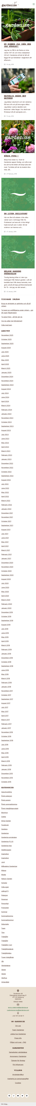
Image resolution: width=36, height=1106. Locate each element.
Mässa (3, 870)
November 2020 (7, 567)
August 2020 (6, 579)
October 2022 (6, 472)
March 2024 (5, 405)
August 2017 (5, 703)
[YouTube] (18, 1095)
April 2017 (4, 716)
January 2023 (6, 459)
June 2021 (5, 538)
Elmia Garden (6, 821)
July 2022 (5, 484)
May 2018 (4, 674)
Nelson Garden (6, 879)
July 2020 (5, 583)
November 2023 (7, 418)
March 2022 (5, 501)
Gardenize (5, 833)
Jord (3, 862)
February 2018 (6, 682)
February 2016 (6, 765)
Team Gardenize (18, 1030)
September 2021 (7, 525)
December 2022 (7, 463)
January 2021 (6, 558)
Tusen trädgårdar (7, 957)
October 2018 (6, 662)
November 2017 (7, 691)
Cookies (18, 1083)
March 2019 (5, 645)
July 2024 (5, 393)
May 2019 (4, 637)
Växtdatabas (5, 965)
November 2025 (7, 335)
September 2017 (7, 699)
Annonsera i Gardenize (18, 1056)
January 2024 (6, 414)
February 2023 (6, 455)
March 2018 (5, 678)
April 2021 (5, 546)
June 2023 (5, 439)
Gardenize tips (6, 846)
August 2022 (6, 480)
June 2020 (5, 587)
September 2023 (7, 426)
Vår (2, 961)
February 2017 (6, 724)
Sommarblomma (7, 916)
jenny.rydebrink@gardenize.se (18, 1007)
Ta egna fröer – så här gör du (11, 317)
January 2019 (6, 654)
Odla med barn (6, 325)
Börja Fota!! (11, 156)
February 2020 (6, 604)
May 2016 (4, 753)
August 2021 (5, 530)
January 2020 (6, 608)
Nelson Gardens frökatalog (12, 272)
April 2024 (5, 401)
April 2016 (5, 757)
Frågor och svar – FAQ (18, 1042)
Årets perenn (6, 800)
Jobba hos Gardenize (18, 1034)
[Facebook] (9, 1095)
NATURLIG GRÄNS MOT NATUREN (15, 97)
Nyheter (4, 883)
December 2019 (7, 612)
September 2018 (7, 666)
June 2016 (5, 749)
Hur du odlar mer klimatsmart (11, 321)
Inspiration (5, 854)
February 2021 (6, 554)
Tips (2, 932)
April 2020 (5, 596)
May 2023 (5, 443)
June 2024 (5, 397)
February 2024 (6, 410)
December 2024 (7, 376)
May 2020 (5, 592)
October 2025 (6, 339)
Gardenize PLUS (7, 841)
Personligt (5, 903)
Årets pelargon (6, 796)
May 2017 (4, 711)
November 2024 (7, 381)
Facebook (5, 825)
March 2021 (5, 550)
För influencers (18, 1065)
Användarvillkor (18, 1074)
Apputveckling (6, 792)
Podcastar (5, 908)
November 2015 (7, 778)
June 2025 (5, 356)
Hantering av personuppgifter (18, 1079)
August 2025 (6, 348)
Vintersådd (5, 982)
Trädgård (4, 937)
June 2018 (5, 670)
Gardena (4, 829)
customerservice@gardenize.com (18, 1010)
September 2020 (7, 575)
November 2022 (7, 467)
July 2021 (4, 534)
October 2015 (6, 782)
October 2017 (6, 695)
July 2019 (4, 629)
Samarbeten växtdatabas (18, 1052)
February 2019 (6, 649)
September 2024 (7, 385)
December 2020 (7, 563)
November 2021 (7, 517)
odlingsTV (5, 891)
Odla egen (5, 887)
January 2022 (6, 509)
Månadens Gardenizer (9, 866)
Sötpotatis (5, 924)
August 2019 (5, 625)
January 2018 (6, 687)
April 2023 (5, 447)
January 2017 (6, 728)
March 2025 (5, 368)
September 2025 (7, 343)
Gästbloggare (6, 850)
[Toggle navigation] (34, 4)
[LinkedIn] (26, 1095)
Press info (18, 1038)
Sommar (4, 912)
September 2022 (7, 476)
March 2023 (5, 451)
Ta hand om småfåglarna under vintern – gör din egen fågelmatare (17, 311)
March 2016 (5, 761)
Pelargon (4, 895)
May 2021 (4, 542)
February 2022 (6, 505)
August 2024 (6, 389)
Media (3, 875)
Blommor (4, 813)
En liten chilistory (15, 214)
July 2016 (4, 744)
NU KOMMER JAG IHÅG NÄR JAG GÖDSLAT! (17, 45)
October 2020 (6, 571)
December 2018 (7, 658)
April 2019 (5, 641)
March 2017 (5, 720)
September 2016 (7, 740)
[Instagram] (13, 1095)
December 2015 (7, 773)
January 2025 (6, 372)
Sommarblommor (7, 920)
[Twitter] (22, 1095)
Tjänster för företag (18, 1060)
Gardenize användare (9, 837)
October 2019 (6, 616)
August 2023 (6, 430)
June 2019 (5, 633)
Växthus (4, 978)
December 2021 (7, 513)
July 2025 (5, 352)
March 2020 (5, 600)
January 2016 (6, 769)
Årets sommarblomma (9, 804)
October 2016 (6, 736)
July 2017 (4, 707)
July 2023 (5, 434)
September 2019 (7, 620)
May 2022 (5, 492)
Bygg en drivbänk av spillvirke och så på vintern (15, 305)
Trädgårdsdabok (7, 949)
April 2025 (5, 364)
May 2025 (5, 360)
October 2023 (6, 422)
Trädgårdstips (6, 953)
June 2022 (5, 488)
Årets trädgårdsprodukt (9, 808)
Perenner (4, 899)
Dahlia (3, 817)
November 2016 (7, 732)
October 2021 (6, 521)
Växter (3, 970)
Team (3, 928)
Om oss (18, 1026)
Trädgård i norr (6, 945)
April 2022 (5, 496)
